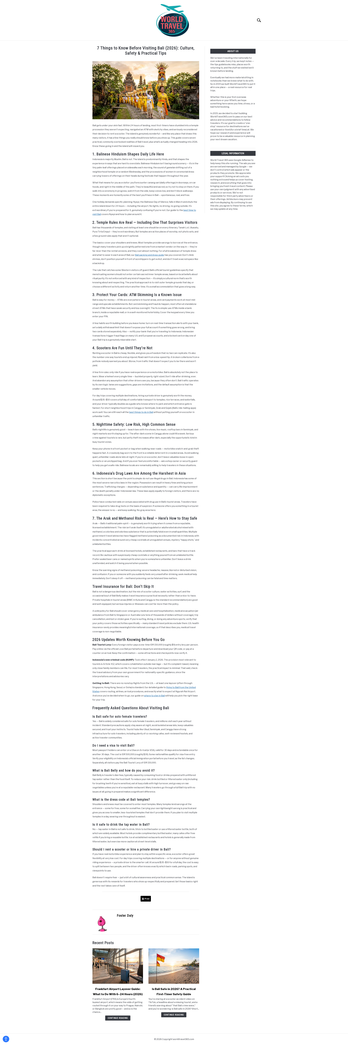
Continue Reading (118, 1018)
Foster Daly (125, 915)
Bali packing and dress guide (149, 255)
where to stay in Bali (154, 695)
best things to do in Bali (141, 412)
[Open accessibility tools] (6, 1039)
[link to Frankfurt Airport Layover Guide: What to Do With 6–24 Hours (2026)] (117, 966)
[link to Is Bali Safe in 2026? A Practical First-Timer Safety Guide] (173, 966)
